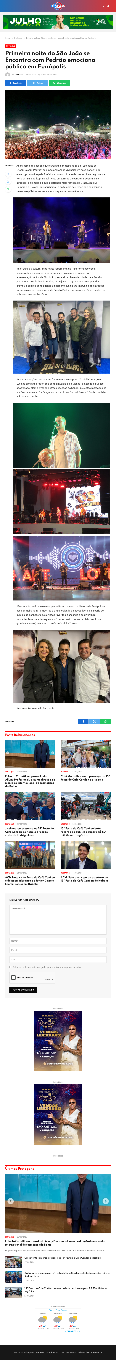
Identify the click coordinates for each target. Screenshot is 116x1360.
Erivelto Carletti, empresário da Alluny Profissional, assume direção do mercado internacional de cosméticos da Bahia (30, 781)
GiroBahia (19, 75)
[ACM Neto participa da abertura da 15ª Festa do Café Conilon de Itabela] (86, 855)
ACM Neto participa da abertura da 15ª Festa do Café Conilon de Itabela (84, 879)
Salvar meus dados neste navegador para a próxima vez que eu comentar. (47, 967)
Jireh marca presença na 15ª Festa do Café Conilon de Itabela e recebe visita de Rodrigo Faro (29, 832)
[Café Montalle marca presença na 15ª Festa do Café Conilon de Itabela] (86, 754)
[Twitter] (8, 182)
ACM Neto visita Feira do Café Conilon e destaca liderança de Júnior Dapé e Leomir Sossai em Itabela (30, 881)
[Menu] (9, 6)
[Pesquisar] (107, 6)
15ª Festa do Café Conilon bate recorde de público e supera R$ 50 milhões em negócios (83, 832)
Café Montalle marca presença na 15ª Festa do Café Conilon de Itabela (85, 778)
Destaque (10, 46)
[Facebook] (8, 174)
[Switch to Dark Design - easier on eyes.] (103, 6)
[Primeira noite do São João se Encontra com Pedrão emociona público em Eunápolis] (58, 124)
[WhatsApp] (8, 189)
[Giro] (58, 6)
